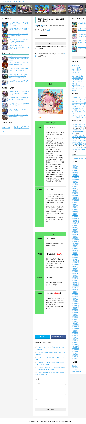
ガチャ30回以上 (76, 71)
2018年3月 (75, 341)
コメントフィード (77, 369)
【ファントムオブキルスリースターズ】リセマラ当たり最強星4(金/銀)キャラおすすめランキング (18, 41)
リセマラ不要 (76, 83)
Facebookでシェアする (58, 336)
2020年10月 (75, 286)
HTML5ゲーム (76, 65)
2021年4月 (75, 275)
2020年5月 (75, 294)
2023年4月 (75, 232)
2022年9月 (75, 245)
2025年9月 (75, 181)
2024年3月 (75, 213)
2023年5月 (75, 231)
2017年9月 (75, 351)
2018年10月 (75, 328)
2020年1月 (75, 302)
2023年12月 (75, 218)
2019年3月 (75, 319)
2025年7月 (75, 184)
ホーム (36, 25)
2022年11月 (75, 241)
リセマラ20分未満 (77, 78)
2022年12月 (75, 239)
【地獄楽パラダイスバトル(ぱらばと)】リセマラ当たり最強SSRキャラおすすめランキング (18, 30)
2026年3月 (75, 170)
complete (6, 127)
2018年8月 (75, 332)
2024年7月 (75, 206)
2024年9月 (75, 202)
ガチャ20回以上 (76, 69)
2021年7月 (75, 270)
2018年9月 (75, 330)
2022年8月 (75, 247)
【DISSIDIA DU (73, 12)
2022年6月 (75, 250)
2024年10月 (75, 200)
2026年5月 (75, 167)
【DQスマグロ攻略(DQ (41, 12)
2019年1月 (75, 323)
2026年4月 (75, 169)
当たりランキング (77, 88)
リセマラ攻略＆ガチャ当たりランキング (12, 1)
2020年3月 (75, 298)
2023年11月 (75, 220)
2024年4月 (75, 211)
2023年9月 (75, 223)
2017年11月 (75, 348)
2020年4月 (75, 296)
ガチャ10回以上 (76, 67)
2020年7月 (75, 291)
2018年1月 (75, 344)
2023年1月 (75, 238)
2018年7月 (75, 333)
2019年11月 (75, 305)
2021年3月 (75, 277)
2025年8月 (75, 183)
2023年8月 (75, 225)
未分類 (43, 25)
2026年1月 (75, 174)
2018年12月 (75, 325)
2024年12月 (75, 197)
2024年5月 (75, 209)
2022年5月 (75, 252)
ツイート (43, 336)
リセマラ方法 (76, 85)
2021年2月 (75, 278)
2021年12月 (75, 261)
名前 (36, 399)
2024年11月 (75, 199)
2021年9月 (75, 266)
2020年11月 (75, 284)
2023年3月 (75, 234)
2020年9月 (75, 287)
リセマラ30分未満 (77, 79)
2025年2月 (75, 193)
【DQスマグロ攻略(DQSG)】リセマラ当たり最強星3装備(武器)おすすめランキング (18, 35)
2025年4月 (75, 190)
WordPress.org (76, 371)
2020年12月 (75, 282)
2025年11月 (75, 177)
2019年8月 (75, 310)
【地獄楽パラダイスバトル (25, 12)
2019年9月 (75, 309)
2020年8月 (75, 289)
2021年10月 (75, 264)
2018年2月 (75, 342)
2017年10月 (75, 349)
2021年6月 (75, 271)
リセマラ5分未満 (77, 81)
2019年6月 (75, 314)
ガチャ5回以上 (76, 72)
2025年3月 (75, 192)
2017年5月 (75, 358)
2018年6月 (75, 335)
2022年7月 (75, 248)
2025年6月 (75, 186)
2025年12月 (75, 176)
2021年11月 (75, 263)
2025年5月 (75, 188)
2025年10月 (75, 179)
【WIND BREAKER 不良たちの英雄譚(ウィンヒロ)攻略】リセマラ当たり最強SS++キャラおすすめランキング (18, 76)
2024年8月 (75, 204)
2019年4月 (75, 317)
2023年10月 (75, 222)
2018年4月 (75, 339)
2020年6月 (75, 293)
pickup (12, 127)
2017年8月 (75, 353)
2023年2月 (75, 236)
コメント (37, 383)
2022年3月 (75, 255)
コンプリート (76, 74)
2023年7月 (75, 227)
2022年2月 (75, 257)
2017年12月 (75, 346)
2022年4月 (75, 254)
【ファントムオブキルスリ (58, 12)
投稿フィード (76, 367)
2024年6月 (75, 208)
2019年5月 (75, 316)
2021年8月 (75, 268)
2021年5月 (75, 273)
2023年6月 (75, 229)
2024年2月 (75, 215)
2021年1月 (75, 280)
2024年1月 (75, 216)
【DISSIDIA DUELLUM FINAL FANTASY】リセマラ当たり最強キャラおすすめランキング (18, 47)
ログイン (74, 366)
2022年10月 (75, 243)
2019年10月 (75, 307)
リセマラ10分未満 (77, 76)
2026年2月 (75, 172)
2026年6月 (75, 165)
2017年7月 (75, 355)
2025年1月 (75, 195)
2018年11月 (75, 326)
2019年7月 (75, 312)
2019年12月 (75, 303)
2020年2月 (75, 300)
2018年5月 (75, 337)
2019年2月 (75, 321)
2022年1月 (75, 259)
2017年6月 (75, 356)
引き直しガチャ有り (78, 86)
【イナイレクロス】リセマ (8, 12)
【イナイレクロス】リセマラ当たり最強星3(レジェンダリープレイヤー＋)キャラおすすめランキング (18, 24)
